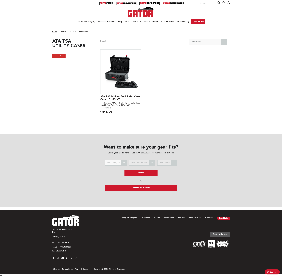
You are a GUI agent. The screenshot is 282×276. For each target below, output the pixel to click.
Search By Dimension (141, 188)
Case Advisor (145, 153)
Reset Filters (59, 56)
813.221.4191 (63, 243)
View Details (121, 71)
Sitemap (56, 269)
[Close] (1, 275)
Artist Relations (195, 218)
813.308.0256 (65, 247)
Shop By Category (129, 218)
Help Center (169, 218)
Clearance (209, 218)
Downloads (145, 218)
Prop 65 (157, 218)
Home (54, 32)
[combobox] (208, 42)
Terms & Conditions (83, 269)
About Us (181, 218)
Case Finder (224, 218)
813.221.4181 (61, 251)
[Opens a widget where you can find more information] (272, 272)
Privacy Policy (67, 269)
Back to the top (220, 234)
